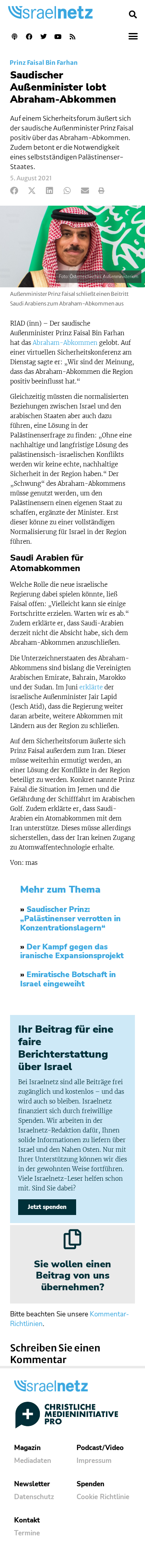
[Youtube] (58, 36)
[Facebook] (29, 36)
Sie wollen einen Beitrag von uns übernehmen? (72, 1276)
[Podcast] (14, 36)
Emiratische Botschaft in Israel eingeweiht (68, 979)
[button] (133, 14)
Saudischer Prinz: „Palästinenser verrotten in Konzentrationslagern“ (70, 918)
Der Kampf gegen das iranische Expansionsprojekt (72, 951)
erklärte (91, 687)
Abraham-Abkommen (65, 343)
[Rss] (72, 36)
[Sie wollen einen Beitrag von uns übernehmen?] (72, 1239)
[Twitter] (43, 36)
